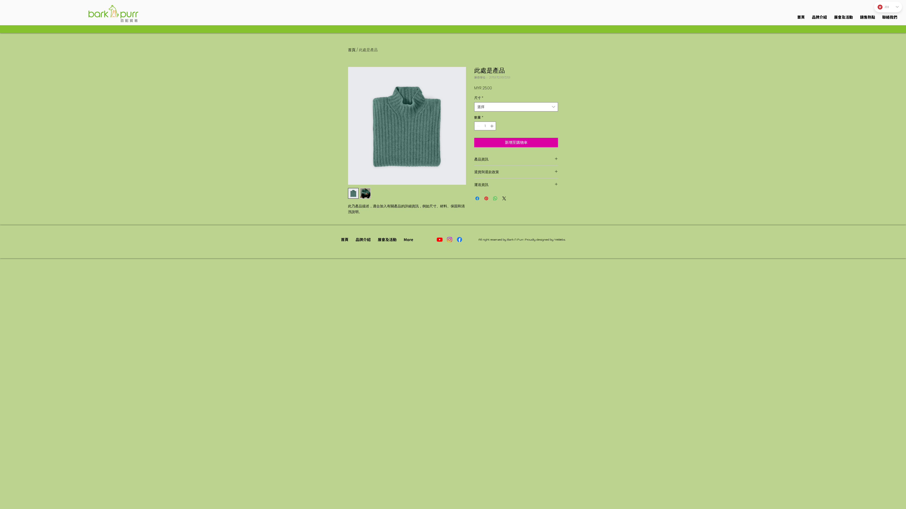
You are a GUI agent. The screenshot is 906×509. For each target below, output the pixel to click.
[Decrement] (478, 126)
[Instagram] (449, 239)
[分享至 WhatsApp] (495, 198)
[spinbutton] (485, 126)
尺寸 (478, 98)
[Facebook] (459, 239)
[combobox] (516, 106)
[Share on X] (504, 198)
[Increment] (492, 126)
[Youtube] (439, 239)
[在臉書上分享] (477, 198)
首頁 (352, 50)
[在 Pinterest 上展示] (486, 198)
